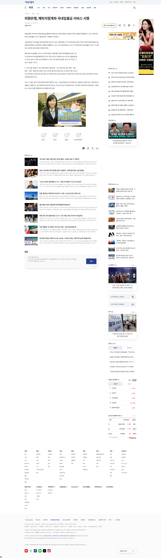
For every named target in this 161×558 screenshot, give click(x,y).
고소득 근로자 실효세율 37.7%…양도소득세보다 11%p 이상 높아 (60, 182)
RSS (134, 2)
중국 (84, 463)
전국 (111, 466)
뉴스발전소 (39, 487)
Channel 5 (74, 487)
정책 (49, 460)
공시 (39, 7)
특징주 (62, 7)
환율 (83, 7)
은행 (37, 457)
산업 (61, 451)
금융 (37, 451)
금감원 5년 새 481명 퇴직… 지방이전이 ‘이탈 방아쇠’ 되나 (127, 110)
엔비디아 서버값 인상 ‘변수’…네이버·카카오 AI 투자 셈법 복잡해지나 (129, 82)
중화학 (61, 463)
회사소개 (38, 520)
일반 (95, 7)
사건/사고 (112, 460)
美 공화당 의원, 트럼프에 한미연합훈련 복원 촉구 (55, 205)
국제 (84, 451)
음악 (26, 499)
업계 (49, 457)
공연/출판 (27, 502)
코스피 (115, 384)
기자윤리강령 (55, 536)
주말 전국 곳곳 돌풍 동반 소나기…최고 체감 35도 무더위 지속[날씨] (61, 216)
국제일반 (85, 457)
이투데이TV (51, 487)
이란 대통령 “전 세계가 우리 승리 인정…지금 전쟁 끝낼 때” (58, 227)
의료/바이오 (62, 472)
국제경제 (85, 454)
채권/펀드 (76, 7)
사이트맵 (117, 520)
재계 (61, 454)
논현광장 (123, 457)
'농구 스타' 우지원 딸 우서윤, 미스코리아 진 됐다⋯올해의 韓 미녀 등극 (130, 73)
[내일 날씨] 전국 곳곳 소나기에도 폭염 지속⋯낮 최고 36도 (127, 115)
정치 (97, 451)
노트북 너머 (124, 472)
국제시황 (89, 7)
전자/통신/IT (63, 457)
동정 (111, 472)
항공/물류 (62, 466)
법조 (111, 454)
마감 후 (123, 466)
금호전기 (114, 393)
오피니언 (123, 451)
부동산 (49, 451)
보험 (37, 460)
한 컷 (37, 499)
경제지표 (73, 457)
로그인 (111, 2)
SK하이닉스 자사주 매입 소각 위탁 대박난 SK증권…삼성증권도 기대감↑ (131, 100)
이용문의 (83, 520)
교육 (111, 457)
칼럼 (122, 469)
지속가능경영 (109, 487)
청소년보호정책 (66, 520)
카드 (37, 466)
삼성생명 (114, 403)
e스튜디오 (50, 490)
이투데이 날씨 (97, 487)
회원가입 (116, 2)
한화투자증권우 (116, 407)
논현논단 (123, 454)
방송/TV (27, 493)
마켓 (31, 7)
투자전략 (69, 7)
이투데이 (27, 13)
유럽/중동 (85, 469)
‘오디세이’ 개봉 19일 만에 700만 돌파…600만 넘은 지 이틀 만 (59, 159)
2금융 (37, 463)
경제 (72, 451)
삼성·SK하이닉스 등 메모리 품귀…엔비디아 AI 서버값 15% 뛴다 (128, 86)
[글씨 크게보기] (134, 25)
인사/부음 (112, 469)
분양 (49, 463)
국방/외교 (98, 460)
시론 (122, 460)
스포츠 (26, 505)
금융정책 (38, 454)
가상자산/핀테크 (40, 469)
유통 (61, 469)
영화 (26, 496)
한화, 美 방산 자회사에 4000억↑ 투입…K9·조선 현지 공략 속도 (60, 193)
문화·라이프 (28, 487)
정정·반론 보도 (91, 520)
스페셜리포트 (63, 487)
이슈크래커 (38, 490)
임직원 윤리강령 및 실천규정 (67, 536)
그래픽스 (38, 496)
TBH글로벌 (115, 398)
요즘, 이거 (38, 493)
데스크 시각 (124, 463)
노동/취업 (112, 463)
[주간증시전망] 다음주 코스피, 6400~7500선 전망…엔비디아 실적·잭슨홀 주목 (65, 238)
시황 (44, 7)
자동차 (61, 460)
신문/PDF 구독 (128, 2)
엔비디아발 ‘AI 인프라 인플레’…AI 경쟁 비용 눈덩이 (125, 105)
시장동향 (50, 454)
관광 (26, 490)
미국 (84, 460)
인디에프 (114, 388)
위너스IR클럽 (86, 487)
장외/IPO (55, 7)
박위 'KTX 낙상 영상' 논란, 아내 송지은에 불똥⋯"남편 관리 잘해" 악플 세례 (132, 77)
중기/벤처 (62, 476)
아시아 (84, 466)
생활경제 (73, 460)
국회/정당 (98, 457)
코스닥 (129, 384)
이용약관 (45, 520)
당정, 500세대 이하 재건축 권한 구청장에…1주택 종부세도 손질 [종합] (62, 170)
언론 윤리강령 (47, 536)
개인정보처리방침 (54, 520)
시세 (49, 7)
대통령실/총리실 (100, 454)
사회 (111, 451)
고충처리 (75, 520)
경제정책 (73, 454)
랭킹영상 (50, 493)
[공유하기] (120, 25)
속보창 (121, 2)
